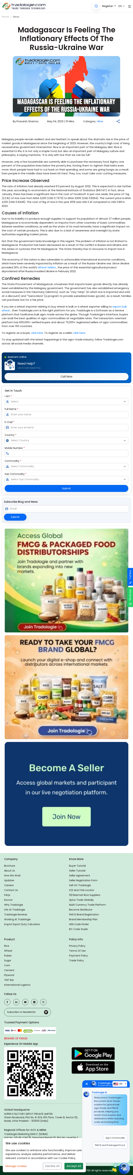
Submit (66, 488)
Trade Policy (76, 960)
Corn (7, 965)
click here (37, 333)
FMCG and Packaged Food (110, 1145)
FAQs (7, 895)
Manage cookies (16, 1166)
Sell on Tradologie (80, 885)
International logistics (17, 985)
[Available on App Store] (93, 1067)
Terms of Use (77, 950)
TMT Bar (9, 980)
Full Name (11, 409)
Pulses (8, 955)
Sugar (7, 960)
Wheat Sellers (47, 267)
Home (5, 16)
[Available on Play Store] (93, 1054)
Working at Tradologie (17, 919)
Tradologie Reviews (15, 914)
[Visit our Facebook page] (7, 1002)
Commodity (13, 461)
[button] (96, 6)
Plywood (9, 975)
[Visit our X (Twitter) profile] (43, 1002)
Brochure (9, 865)
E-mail (9, 422)
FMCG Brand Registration (84, 914)
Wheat (8, 950)
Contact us (11, 890)
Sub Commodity (15, 474)
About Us (9, 870)
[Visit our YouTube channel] (25, 1002)
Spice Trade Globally (81, 900)
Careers (9, 885)
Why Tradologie (13, 904)
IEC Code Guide (78, 929)
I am (8, 396)
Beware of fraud (16, 1038)
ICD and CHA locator (81, 890)
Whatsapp (130, 595)
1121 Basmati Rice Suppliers (84, 895)
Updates (9, 880)
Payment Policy (78, 955)
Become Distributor (80, 909)
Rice (100, 121)
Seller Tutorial (77, 870)
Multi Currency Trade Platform (87, 904)
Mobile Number (15, 448)
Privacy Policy (77, 946)
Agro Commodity (115, 1137)
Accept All (74, 1166)
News (16, 16)
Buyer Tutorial (77, 865)
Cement (9, 970)
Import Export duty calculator (22, 924)
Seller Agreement (79, 875)
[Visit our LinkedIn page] (16, 1002)
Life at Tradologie (14, 909)
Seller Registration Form (83, 880)
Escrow (8, 900)
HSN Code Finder (79, 924)
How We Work (12, 875)
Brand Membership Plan (83, 919)
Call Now (130, 574)
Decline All (52, 1166)
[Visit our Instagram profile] (34, 1002)
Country (10, 435)
